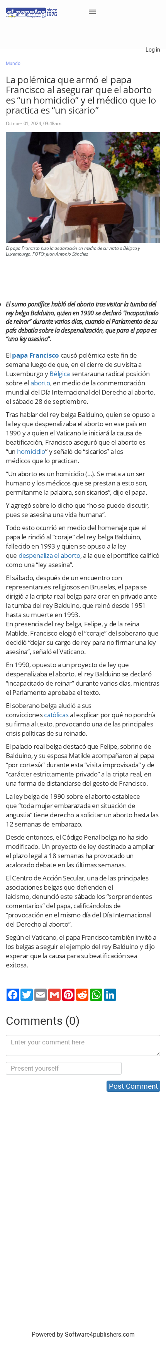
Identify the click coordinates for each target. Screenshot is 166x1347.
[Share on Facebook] (13, 995)
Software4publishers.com (100, 1334)
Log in (153, 50)
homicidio (31, 451)
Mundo (13, 63)
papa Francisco (35, 355)
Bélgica (59, 373)
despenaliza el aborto (49, 555)
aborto (40, 382)
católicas (56, 714)
